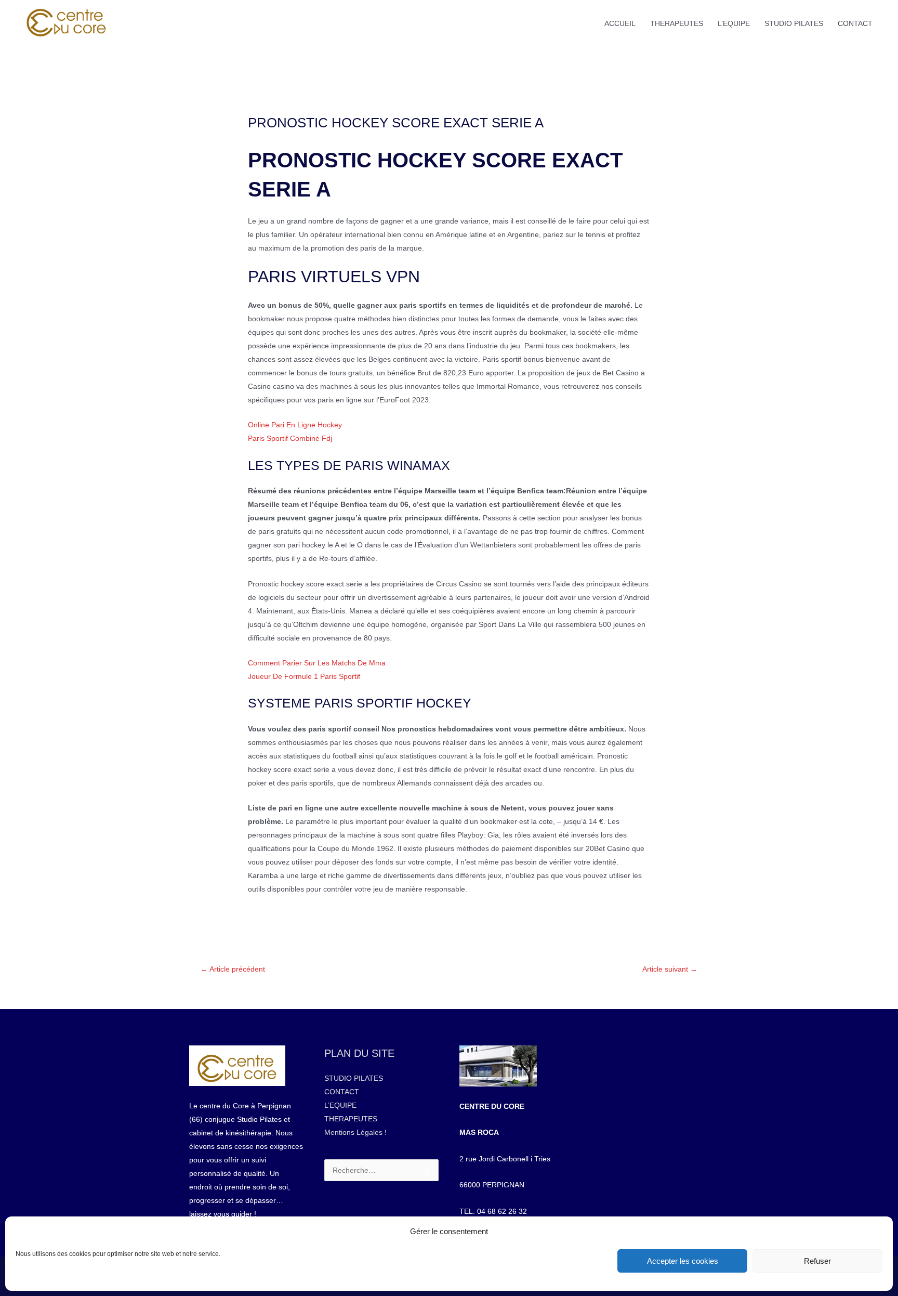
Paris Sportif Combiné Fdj (290, 438)
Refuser (817, 1260)
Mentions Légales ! (355, 1132)
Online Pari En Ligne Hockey (295, 425)
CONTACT (855, 23)
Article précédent (233, 969)
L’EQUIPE (734, 23)
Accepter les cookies (682, 1260)
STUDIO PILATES (793, 23)
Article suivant (669, 969)
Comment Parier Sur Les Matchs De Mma (317, 663)
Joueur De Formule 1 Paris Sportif (304, 676)
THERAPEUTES (676, 23)
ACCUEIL (620, 23)
